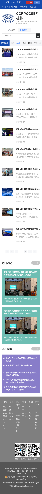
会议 (5, 406)
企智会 (5, 428)
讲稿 (18, 421)
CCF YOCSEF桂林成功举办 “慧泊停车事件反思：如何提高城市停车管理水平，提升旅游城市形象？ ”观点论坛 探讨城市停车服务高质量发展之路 (28, 189)
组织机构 (37, 412)
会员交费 (11, 416)
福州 (30, 43)
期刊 (18, 415)
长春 (24, 43)
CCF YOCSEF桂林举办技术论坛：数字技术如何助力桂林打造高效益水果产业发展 (28, 49)
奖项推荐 (31, 416)
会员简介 (11, 406)
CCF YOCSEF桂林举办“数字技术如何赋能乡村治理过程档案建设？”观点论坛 (28, 89)
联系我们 (23, 7)
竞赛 (5, 409)
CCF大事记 (37, 422)
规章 (37, 415)
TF (5, 422)
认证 (5, 412)
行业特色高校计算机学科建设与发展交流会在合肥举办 (21, 373)
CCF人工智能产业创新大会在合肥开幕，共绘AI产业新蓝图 (20, 381)
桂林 (18, 43)
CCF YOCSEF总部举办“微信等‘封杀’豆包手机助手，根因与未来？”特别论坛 (20, 273)
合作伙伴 (11, 419)
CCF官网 (5, 7)
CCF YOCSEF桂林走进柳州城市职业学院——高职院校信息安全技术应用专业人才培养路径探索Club (28, 149)
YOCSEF (5, 419)
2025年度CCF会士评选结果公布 (19, 365)
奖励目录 (31, 409)
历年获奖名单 (31, 412)
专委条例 (24, 409)
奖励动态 (31, 406)
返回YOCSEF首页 (13, 2)
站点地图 (14, 7)
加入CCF (29, 2)
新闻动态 (4, 43)
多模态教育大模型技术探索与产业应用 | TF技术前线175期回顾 (21, 388)
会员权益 (11, 409)
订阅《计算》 (18, 437)
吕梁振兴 (5, 425)
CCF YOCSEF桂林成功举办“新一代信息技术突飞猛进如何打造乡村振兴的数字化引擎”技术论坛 (28, 229)
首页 (13, 30)
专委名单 (24, 416)
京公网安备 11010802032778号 (18, 477)
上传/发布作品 (18, 431)
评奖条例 (31, 419)
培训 (5, 416)
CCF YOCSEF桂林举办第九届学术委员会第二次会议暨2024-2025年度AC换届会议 (28, 69)
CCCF (18, 412)
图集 (18, 425)
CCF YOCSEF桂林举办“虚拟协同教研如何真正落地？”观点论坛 (28, 109)
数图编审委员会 (18, 428)
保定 (36, 43)
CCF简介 (37, 409)
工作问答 (24, 412)
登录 (37, 2)
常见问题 (33, 7)
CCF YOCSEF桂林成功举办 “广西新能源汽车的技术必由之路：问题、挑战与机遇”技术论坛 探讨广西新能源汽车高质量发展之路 (28, 129)
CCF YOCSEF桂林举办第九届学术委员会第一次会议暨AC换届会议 (28, 209)
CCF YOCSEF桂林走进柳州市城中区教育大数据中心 (28, 169)
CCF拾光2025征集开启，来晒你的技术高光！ (21, 359)
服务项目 (37, 418)
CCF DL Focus (18, 434)
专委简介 (24, 406)
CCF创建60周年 (37, 425)
